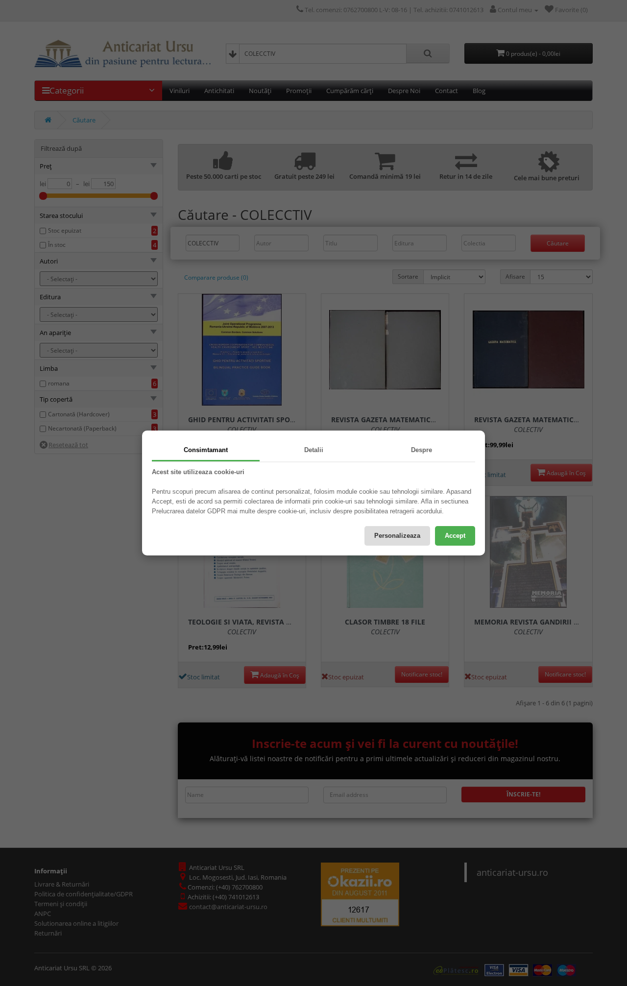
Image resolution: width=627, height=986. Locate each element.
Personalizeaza (397, 535)
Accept (455, 535)
